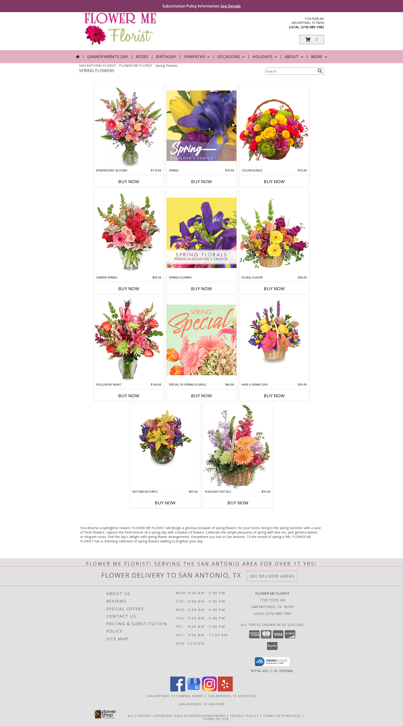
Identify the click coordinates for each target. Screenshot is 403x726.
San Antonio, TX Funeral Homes (175, 696)
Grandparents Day (107, 56)
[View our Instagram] (209, 690)
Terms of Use (216, 719)
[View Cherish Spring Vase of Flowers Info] (129, 232)
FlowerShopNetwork (205, 716)
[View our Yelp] (225, 690)
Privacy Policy (244, 716)
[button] (311, 39)
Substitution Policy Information (201, 6)
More (317, 56)
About (292, 56)
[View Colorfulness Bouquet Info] (274, 125)
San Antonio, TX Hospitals (232, 696)
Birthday (166, 56)
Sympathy (194, 56)
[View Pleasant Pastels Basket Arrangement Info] (238, 447)
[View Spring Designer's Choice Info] (201, 125)
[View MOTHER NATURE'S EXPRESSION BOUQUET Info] (165, 438)
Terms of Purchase (282, 716)
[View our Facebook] (177, 690)
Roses (142, 56)
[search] (320, 70)
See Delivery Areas (272, 576)
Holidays (262, 56)
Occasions (229, 56)
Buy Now (128, 181)
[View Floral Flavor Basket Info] (274, 232)
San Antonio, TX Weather (201, 704)
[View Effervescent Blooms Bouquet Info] (129, 125)
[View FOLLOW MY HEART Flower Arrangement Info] (129, 339)
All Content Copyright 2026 (155, 716)
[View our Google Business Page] (193, 690)
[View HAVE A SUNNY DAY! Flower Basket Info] (274, 330)
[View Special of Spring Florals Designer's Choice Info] (201, 339)
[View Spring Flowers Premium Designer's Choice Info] (201, 232)
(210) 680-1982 (312, 27)
